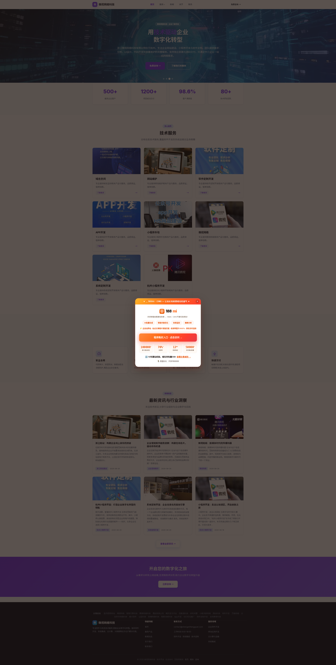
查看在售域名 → (184, 357)
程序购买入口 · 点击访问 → (168, 336)
